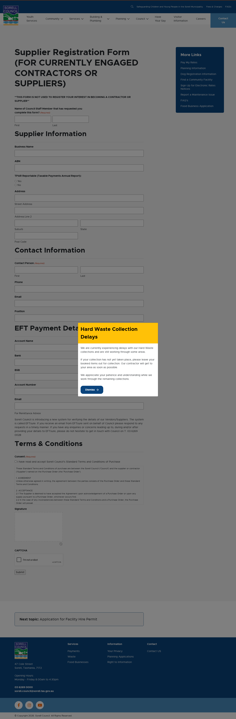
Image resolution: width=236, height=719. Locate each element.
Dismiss (90, 389)
